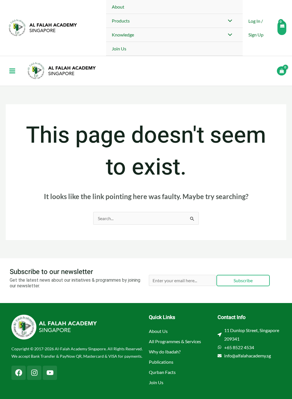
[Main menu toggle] (12, 70)
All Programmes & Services (175, 341)
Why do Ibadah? (165, 351)
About (118, 6)
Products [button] (121, 20)
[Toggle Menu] (228, 21)
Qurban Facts (162, 372)
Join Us (119, 48)
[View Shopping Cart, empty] (281, 28)
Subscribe (243, 280)
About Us (158, 331)
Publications (161, 362)
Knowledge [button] (123, 34)
